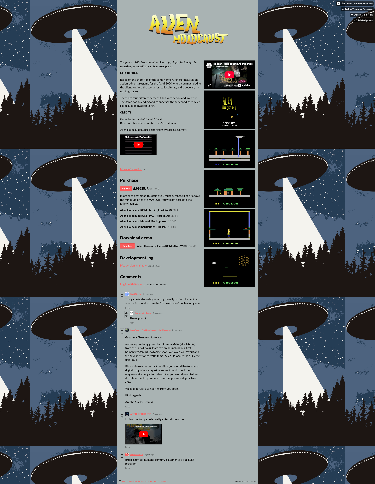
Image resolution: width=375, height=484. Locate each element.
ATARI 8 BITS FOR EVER (140, 414)
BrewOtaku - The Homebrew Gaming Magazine (150, 330)
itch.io (124, 481)
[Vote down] (122, 297)
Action (244, 481)
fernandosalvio (136, 454)
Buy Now (126, 188)
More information (131, 169)
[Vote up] (122, 294)
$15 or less (252, 481)
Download (127, 246)
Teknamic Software (143, 313)
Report (156, 481)
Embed (164, 481)
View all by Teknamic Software (140, 481)
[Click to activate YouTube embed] (138, 144)
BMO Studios (136, 294)
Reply (127, 308)
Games (238, 481)
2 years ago (148, 294)
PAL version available (133, 265)
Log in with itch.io (131, 284)
